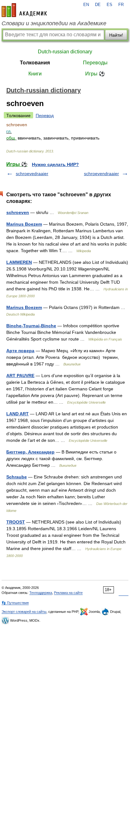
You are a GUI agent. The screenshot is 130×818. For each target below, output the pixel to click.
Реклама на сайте (68, 593)
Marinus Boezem (24, 224)
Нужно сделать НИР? (55, 164)
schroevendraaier (101, 173)
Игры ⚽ (95, 73)
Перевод (45, 115)
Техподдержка (40, 593)
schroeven (17, 212)
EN (86, 5)
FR (121, 5)
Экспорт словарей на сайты (24, 612)
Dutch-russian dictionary (65, 51)
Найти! (116, 35)
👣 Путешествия (15, 603)
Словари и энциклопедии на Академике (54, 23)
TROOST (15, 522)
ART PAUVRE (20, 375)
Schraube (16, 476)
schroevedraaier (32, 173)
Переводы (95, 62)
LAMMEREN (19, 262)
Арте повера (20, 350)
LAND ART (17, 413)
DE (98, 5)
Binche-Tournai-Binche (31, 325)
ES (109, 5)
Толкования (35, 62)
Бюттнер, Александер (30, 451)
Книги (35, 73)
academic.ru (24, 10)
